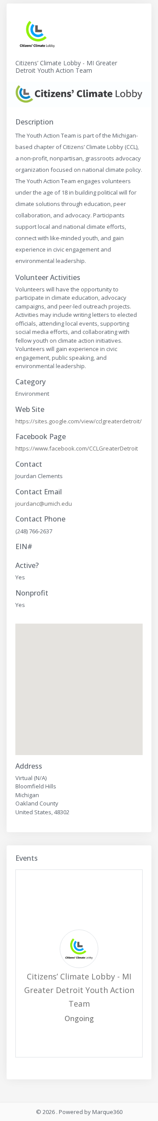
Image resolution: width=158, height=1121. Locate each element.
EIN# (23, 547)
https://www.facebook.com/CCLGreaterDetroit (76, 448)
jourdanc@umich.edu (43, 503)
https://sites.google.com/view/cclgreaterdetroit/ (78, 421)
